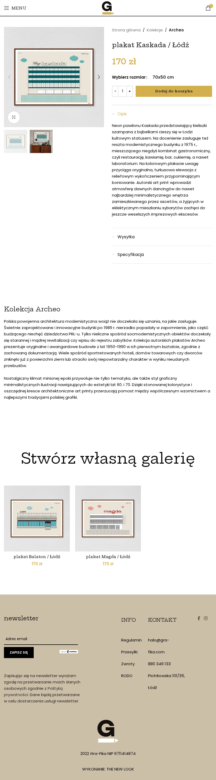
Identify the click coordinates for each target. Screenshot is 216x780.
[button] (9, 77)
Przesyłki (129, 652)
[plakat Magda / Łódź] (108, 518)
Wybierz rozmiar (129, 77)
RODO (126, 675)
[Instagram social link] (205, 618)
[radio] (163, 77)
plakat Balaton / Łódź (36, 556)
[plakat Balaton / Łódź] (37, 518)
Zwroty (128, 664)
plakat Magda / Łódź (108, 556)
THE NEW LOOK (120, 769)
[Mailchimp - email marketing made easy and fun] (69, 651)
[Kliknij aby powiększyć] (14, 117)
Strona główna (126, 30)
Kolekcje (155, 30)
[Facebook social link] (199, 618)
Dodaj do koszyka (174, 91)
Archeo (176, 30)
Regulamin (131, 640)
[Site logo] (108, 7)
